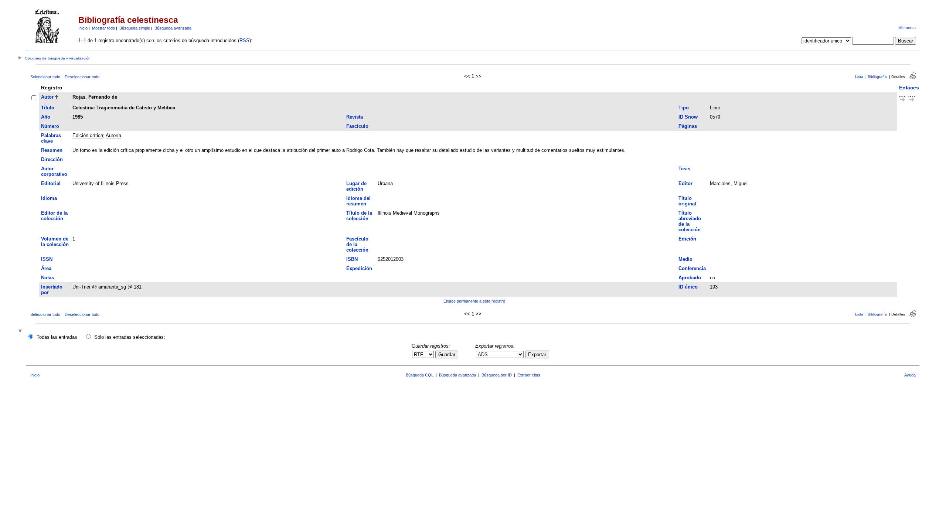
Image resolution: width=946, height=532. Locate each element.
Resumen (51, 150)
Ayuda (910, 375)
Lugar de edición (356, 186)
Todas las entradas (57, 337)
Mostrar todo (103, 28)
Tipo (683, 107)
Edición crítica (87, 135)
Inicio (83, 28)
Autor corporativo (54, 171)
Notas (47, 277)
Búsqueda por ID (496, 375)
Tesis (684, 168)
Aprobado (689, 277)
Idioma (49, 198)
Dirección (52, 159)
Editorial (51, 183)
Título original (687, 201)
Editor (685, 183)
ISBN (352, 259)
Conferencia (692, 268)
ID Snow (688, 117)
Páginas (687, 126)
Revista (354, 117)
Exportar (537, 354)
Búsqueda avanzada (172, 28)
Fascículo (357, 126)
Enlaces (909, 88)
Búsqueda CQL (419, 375)
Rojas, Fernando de (94, 97)
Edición (687, 239)
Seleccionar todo (45, 77)
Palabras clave (51, 138)
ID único (688, 287)
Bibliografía (877, 77)
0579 (715, 117)
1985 (77, 117)
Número (50, 126)
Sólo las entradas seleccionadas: (129, 337)
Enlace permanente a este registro (474, 301)
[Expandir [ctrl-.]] (21, 332)
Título (47, 107)
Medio (685, 259)
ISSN (46, 259)
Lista (859, 77)
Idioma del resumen (358, 201)
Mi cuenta (907, 27)
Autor (47, 97)
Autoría (113, 135)
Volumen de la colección (55, 241)
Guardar (446, 354)
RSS (244, 40)
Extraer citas (528, 375)
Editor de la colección (54, 215)
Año (45, 117)
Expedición (359, 268)
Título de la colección (359, 215)
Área (46, 268)
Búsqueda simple (134, 28)
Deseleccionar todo (82, 77)
